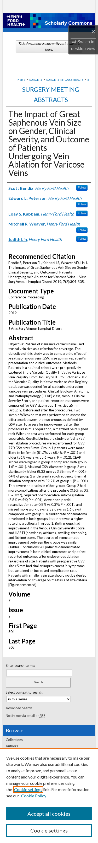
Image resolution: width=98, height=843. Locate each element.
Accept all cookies (49, 813)
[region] (49, 795)
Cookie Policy (33, 795)
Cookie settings (28, 789)
